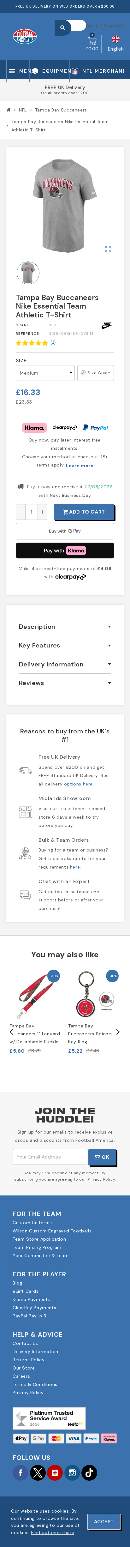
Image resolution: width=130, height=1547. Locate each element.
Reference (27, 333)
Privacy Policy (28, 1392)
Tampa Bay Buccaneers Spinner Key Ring (90, 1033)
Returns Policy (28, 1360)
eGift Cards (26, 1291)
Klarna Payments (31, 1299)
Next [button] (117, 1031)
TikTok (89, 1473)
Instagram (72, 1473)
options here (78, 784)
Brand (23, 325)
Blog (17, 1283)
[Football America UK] (25, 36)
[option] (35, 1011)
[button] (36, 342)
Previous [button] (11, 1031)
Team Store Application (39, 1239)
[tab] (65, 626)
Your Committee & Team (41, 1255)
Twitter (38, 1473)
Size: (22, 361)
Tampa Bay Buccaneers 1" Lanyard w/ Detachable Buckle (34, 1033)
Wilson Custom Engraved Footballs (52, 1231)
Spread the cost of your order (65, 94)
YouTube (55, 1473)
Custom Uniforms (32, 1222)
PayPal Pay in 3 (29, 1316)
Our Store (24, 1368)
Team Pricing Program (37, 1247)
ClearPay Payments (34, 1307)
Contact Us (25, 1343)
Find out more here (52, 1532)
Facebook (20, 1473)
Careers (21, 1376)
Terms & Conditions (35, 1384)
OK (104, 1157)
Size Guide (99, 373)
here (75, 867)
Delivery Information (35, 1351)
